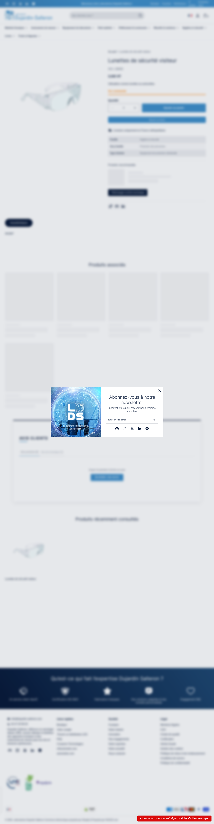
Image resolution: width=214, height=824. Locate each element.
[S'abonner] (154, 419)
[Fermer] (159, 390)
